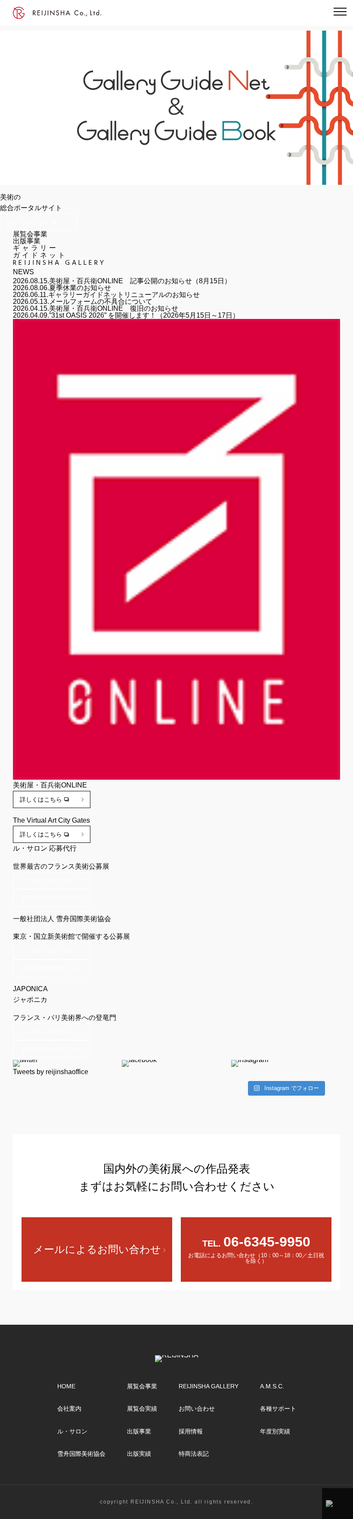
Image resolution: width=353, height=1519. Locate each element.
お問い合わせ (197, 1408)
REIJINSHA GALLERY (208, 1386)
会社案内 (69, 1408)
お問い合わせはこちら (52, 897)
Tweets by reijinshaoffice (50, 1071)
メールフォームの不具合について (100, 301)
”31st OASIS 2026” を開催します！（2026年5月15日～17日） (144, 315)
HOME (66, 1386)
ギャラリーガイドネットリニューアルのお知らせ (124, 294)
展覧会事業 (142, 1386)
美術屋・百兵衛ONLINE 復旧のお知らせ (113, 308)
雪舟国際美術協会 (81, 1453)
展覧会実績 (142, 1408)
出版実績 (139, 1453)
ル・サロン (72, 1431)
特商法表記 (194, 1453)
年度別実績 (275, 1431)
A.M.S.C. (272, 1386)
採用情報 (191, 1431)
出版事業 (139, 1431)
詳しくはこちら (28, 222)
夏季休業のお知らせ (80, 287)
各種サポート (278, 1408)
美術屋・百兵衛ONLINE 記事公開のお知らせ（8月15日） (140, 281)
